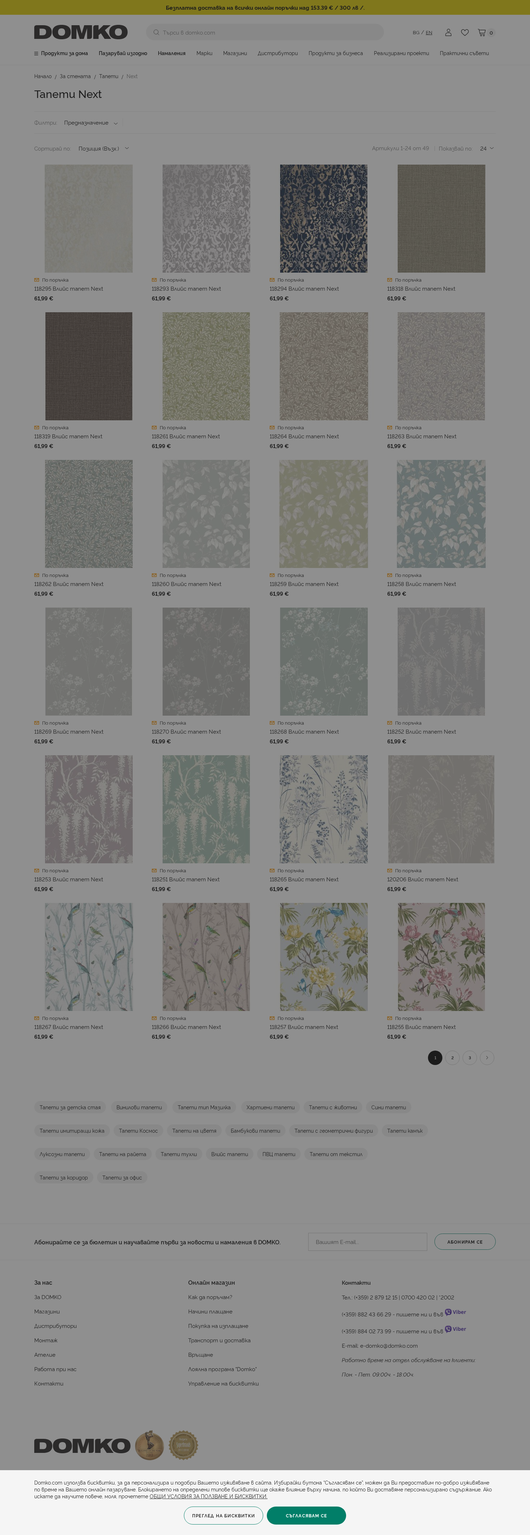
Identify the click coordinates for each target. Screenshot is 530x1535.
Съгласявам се (306, 1515)
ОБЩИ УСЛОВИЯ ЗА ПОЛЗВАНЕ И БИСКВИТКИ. (209, 1496)
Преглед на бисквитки (223, 1515)
